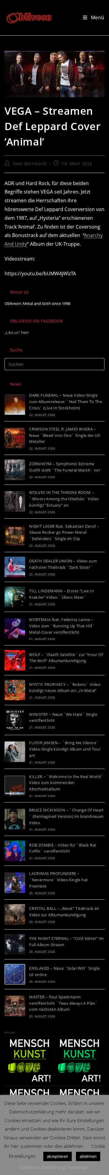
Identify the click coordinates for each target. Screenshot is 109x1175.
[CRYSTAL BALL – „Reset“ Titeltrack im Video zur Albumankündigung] (15, 914)
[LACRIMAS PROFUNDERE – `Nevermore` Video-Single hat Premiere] (15, 882)
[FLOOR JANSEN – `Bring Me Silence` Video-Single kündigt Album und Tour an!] (15, 751)
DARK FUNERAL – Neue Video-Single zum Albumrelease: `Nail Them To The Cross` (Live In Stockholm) (65, 401)
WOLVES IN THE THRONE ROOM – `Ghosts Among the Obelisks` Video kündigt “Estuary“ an (64, 499)
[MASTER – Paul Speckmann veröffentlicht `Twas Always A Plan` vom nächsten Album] (15, 1006)
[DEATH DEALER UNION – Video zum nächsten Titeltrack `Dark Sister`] (15, 567)
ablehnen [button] (88, 1156)
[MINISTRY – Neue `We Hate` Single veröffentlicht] (15, 720)
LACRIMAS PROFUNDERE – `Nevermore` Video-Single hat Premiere (58, 880)
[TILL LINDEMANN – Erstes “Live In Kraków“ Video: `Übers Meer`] (15, 597)
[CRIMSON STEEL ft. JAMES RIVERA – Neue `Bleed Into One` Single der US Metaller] (15, 438)
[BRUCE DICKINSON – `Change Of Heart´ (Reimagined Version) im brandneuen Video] (15, 819)
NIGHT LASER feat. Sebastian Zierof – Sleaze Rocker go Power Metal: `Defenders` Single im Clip (64, 532)
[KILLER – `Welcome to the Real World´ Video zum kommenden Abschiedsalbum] (15, 785)
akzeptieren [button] (57, 1156)
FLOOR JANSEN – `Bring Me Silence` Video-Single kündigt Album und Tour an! (65, 749)
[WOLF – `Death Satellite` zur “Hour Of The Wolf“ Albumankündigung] (15, 660)
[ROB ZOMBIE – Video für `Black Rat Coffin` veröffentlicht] (15, 850)
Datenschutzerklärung (42, 1167)
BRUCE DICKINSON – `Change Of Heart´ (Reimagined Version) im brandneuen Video (66, 816)
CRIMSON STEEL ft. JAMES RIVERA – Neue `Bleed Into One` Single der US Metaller (64, 435)
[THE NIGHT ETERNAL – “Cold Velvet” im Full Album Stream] (15, 944)
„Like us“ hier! (17, 332)
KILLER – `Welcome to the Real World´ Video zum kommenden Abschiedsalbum (66, 783)
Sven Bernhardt (30, 163)
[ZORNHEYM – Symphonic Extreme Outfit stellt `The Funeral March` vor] (15, 469)
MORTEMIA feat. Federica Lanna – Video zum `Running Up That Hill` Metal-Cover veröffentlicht (62, 626)
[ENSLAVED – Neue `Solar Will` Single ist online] (15, 974)
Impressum (77, 1167)
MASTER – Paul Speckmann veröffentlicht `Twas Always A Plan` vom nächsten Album (63, 1003)
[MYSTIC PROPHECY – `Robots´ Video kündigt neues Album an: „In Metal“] (15, 690)
